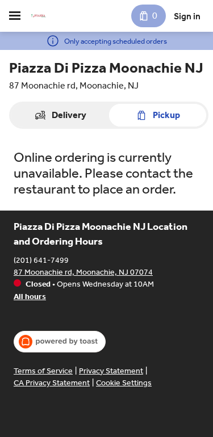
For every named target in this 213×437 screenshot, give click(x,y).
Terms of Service (43, 371)
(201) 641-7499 (41, 260)
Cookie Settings (124, 383)
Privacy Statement (111, 371)
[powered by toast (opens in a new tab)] (60, 341)
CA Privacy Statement (52, 383)
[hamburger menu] (14, 16)
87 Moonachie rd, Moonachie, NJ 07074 (83, 272)
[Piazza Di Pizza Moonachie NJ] (39, 16)
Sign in (187, 16)
